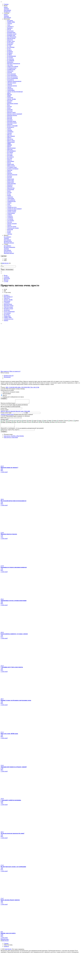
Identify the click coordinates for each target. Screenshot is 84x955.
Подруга (9, 176)
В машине (10, 51)
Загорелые (10, 97)
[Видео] (1, 268)
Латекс (9, 128)
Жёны (9, 93)
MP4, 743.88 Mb (10, 387)
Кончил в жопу (11, 112)
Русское (9, 192)
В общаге (9, 53)
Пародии (9, 170)
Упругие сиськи (11, 226)
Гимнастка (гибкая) (12, 66)
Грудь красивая (11, 74)
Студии (6, 281)
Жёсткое (9, 94)
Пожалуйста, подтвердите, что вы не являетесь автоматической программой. (22, 428)
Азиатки (9, 23)
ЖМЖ (9, 96)
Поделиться (7, 377)
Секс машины (11, 199)
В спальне (10, 57)
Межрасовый (11, 142)
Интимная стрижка (12, 103)
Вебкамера (10, 62)
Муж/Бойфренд (11, 151)
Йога (8, 105)
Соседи (9, 205)
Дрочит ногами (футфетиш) (15, 91)
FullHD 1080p (11, 22)
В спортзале (10, 59)
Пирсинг (9, 173)
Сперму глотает (11, 211)
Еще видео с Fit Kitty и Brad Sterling (14, 436)
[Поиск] (1, 271)
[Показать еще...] (1, 323)
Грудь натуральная (12, 76)
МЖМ (9, 143)
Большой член (11, 35)
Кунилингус (10, 127)
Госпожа (9, 72)
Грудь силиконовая (12, 78)
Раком (9, 191)
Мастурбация (11, 136)
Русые (9, 194)
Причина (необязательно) (8, 403)
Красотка (9, 124)
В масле (9, 50)
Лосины (9, 133)
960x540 (17, 411)
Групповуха (10, 79)
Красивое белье (11, 121)
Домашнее (10, 88)
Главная (6, 4)
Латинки (9, 130)
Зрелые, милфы (11, 99)
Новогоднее (10, 164)
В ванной (10, 44)
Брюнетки (10, 39)
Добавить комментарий (7, 414)
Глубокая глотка (11, 68)
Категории (7, 278)
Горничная (10, 71)
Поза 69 (9, 177)
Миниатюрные (11, 148)
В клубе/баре (10, 47)
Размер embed (4, 409)
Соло (8, 204)
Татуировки (10, 220)
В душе (9, 45)
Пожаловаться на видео (7, 390)
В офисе (9, 54)
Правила (6, 946)
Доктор (9, 87)
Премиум (9, 185)
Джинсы (9, 84)
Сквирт (9, 202)
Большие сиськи (11, 33)
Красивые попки (12, 122)
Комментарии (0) (8, 375)
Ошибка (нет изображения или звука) (13, 397)
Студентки (10, 219)
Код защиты (15, 429)
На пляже (10, 155)
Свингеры (10, 197)
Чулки (9, 232)
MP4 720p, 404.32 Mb (33, 387)
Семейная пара (11, 201)
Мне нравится (5, 371)
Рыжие (9, 195)
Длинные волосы (12, 85)
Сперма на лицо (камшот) (14, 208)
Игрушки (9, 100)
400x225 (3, 411)
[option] (3, 269)
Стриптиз (10, 216)
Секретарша (10, 198)
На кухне (9, 154)
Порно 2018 (10, 179)
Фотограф (10, 229)
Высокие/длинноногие (13, 63)
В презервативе (11, 56)
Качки (9, 108)
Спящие (9, 214)
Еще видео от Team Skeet (11, 437)
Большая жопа (11, 32)
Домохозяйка (11, 90)
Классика (9, 109)
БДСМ (9, 29)
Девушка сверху (11, 82)
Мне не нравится (15, 371)
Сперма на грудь (11, 207)
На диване (10, 152)
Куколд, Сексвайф (12, 125)
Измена (9, 102)
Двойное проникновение (14, 81)
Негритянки (10, 161)
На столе (9, 158)
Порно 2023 (10, 182)
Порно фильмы (11, 183)
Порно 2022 (10, 180)
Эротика (9, 234)
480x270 (8, 411)
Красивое (10, 119)
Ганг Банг (10, 65)
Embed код (4, 408)
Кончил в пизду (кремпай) (14, 114)
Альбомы (6, 277)
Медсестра (10, 139)
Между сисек (11, 140)
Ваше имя (3, 417)
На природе (10, 156)
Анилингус (10, 26)
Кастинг (9, 106)
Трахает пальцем (12, 223)
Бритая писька (11, 38)
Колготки (10, 111)
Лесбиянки (10, 131)
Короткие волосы (12, 115)
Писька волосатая (12, 174)
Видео (5, 275)
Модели (6, 280)
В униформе (10, 60)
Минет (9, 146)
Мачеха (9, 137)
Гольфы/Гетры (11, 69)
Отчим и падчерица (12, 168)
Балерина (9, 28)
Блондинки (10, 31)
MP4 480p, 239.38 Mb (21, 387)
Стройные (10, 217)
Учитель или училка (13, 228)
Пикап (9, 171)
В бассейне (10, 42)
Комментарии (18, 414)
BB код (3, 406)
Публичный (10, 189)
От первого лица (12, 167)
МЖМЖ (9, 145)
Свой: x (25, 411)
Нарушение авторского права (11, 392)
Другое (5, 395)
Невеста (9, 159)
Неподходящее (7, 393)
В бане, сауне (11, 41)
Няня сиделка (11, 165)
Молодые (9, 149)
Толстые (9, 222)
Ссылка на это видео (6, 404)
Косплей (9, 118)
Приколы (9, 186)
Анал (8, 25)
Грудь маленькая (11, 75)
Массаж (9, 134)
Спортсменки (11, 213)
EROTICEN (8, 949)
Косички (9, 116)
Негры (9, 162)
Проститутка (10, 188)
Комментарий (4, 419)
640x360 (12, 411)
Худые (9, 231)
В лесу (9, 48)
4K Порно (10, 20)
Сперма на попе (11, 210)
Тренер (9, 225)
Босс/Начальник (11, 36)
